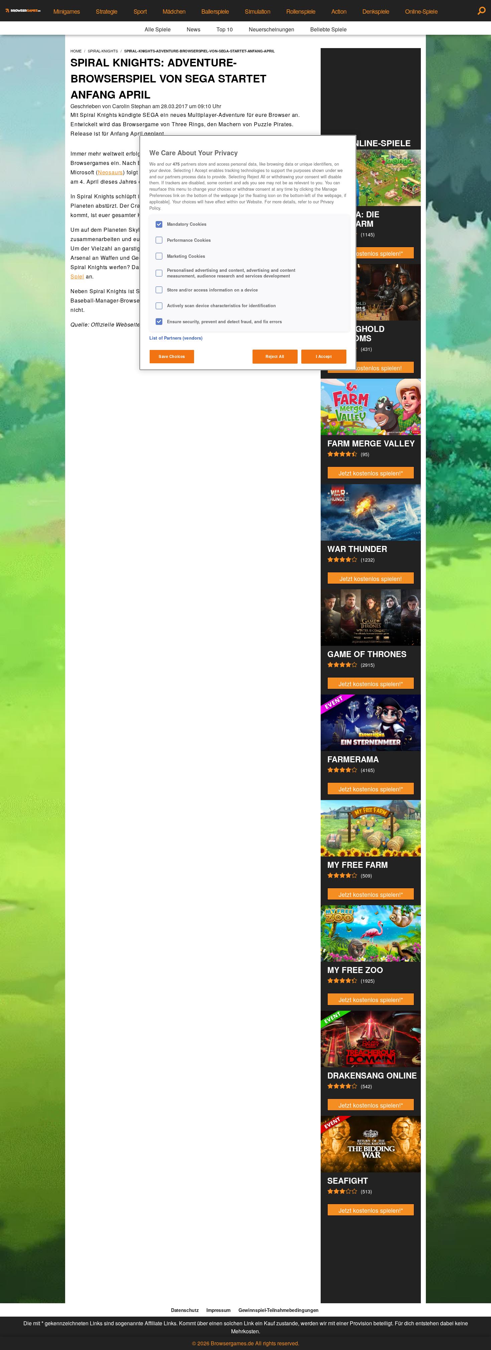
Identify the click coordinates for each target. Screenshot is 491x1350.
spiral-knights (103, 50)
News (193, 29)
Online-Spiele (421, 11)
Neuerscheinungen (271, 29)
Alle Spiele (158, 29)
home (75, 50)
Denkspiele (375, 11)
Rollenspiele (300, 11)
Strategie (106, 11)
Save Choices (172, 356)
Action (338, 11)
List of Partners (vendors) (175, 338)
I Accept (324, 356)
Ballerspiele (215, 11)
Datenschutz (184, 1310)
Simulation (257, 11)
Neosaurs (110, 172)
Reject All (275, 356)
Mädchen (174, 11)
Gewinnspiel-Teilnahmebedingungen (278, 1310)
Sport (140, 11)
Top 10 (224, 29)
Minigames (66, 11)
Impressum (218, 1310)
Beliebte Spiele (328, 29)
